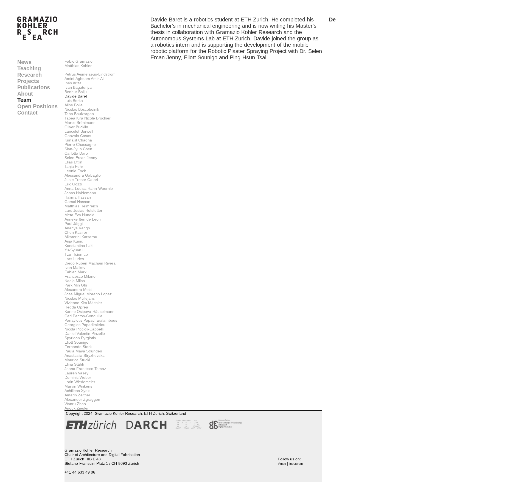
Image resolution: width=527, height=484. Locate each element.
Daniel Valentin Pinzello (85, 333)
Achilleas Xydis (77, 390)
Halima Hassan (78, 197)
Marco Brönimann (80, 122)
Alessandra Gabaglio (83, 175)
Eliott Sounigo (76, 342)
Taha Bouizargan (79, 114)
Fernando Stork (78, 346)
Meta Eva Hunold (79, 215)
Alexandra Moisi (78, 289)
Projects (28, 81)
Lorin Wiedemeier (80, 382)
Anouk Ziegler (77, 408)
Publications (33, 87)
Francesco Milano (80, 276)
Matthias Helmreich (81, 206)
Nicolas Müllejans (80, 298)
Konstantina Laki (79, 245)
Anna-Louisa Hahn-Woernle (89, 188)
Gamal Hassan (77, 201)
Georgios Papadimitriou (85, 324)
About (25, 94)
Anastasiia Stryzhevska (85, 355)
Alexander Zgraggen (82, 399)
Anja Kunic (74, 241)
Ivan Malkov (75, 267)
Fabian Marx (75, 272)
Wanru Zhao (75, 404)
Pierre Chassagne (80, 144)
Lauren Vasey (76, 373)
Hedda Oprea (76, 307)
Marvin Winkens (78, 386)
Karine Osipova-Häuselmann (89, 311)
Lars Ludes (74, 259)
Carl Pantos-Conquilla (83, 316)
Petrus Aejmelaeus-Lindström (90, 74)
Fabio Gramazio (78, 61)
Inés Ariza (73, 83)
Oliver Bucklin (76, 127)
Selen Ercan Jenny (81, 157)
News (24, 62)
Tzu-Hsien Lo (76, 254)
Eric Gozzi (73, 184)
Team (24, 100)
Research (29, 75)
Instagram (296, 463)
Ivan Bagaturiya (78, 87)
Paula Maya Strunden (83, 351)
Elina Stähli (74, 364)
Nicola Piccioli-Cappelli (84, 329)
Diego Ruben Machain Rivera (90, 263)
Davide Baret (76, 96)
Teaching (29, 68)
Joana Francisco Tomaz (85, 368)
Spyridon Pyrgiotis (80, 338)
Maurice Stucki (77, 360)
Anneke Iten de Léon (83, 219)
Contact (27, 113)
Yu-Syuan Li (75, 250)
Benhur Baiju (76, 92)
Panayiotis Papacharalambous (91, 320)
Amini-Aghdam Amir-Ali (84, 78)
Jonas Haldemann (80, 193)
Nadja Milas (75, 281)
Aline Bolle (74, 105)
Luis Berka (74, 100)
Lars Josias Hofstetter (83, 210)
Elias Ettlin (73, 162)
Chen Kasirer (76, 232)
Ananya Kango (77, 228)
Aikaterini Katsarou (81, 237)
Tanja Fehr (74, 166)
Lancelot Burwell (79, 131)
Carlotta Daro (76, 153)
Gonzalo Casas (78, 135)
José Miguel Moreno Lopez (88, 294)
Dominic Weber (78, 377)
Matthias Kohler (78, 65)
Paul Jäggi (74, 223)
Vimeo (282, 463)
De (332, 19)
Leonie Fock (75, 171)
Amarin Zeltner (77, 395)
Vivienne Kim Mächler (83, 303)
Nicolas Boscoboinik (82, 109)
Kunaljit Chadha (78, 140)
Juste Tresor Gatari (81, 179)
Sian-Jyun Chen (78, 149)
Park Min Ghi (76, 285)
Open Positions (37, 106)
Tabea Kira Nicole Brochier (88, 118)
